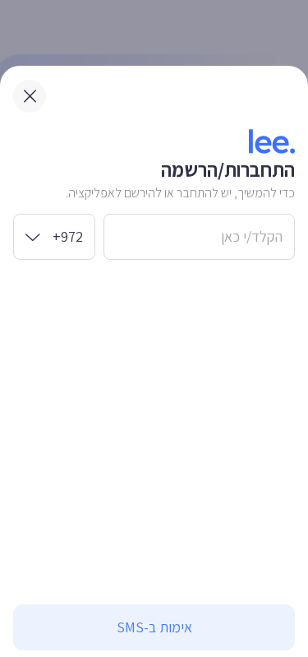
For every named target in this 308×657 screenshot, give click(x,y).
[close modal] (30, 96)
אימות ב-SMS (154, 627)
